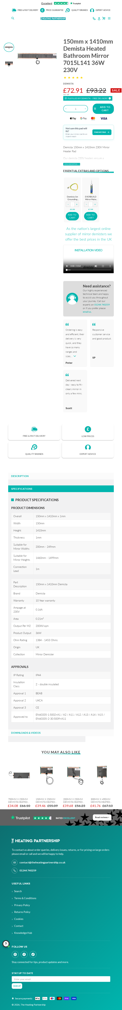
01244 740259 (27, 870)
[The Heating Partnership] (36, 841)
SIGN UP (17, 986)
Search (18, 891)
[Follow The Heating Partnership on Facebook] (24, 954)
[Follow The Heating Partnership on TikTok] (33, 954)
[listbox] (59, 789)
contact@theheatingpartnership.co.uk (42, 862)
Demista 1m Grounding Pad (72, 199)
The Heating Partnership (33, 1004)
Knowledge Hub (23, 932)
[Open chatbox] (6, 943)
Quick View (73, 187)
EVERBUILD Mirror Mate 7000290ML (90, 199)
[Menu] (109, 18)
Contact (18, 925)
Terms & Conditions (25, 898)
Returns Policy (22, 912)
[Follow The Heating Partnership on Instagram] (15, 954)
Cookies (18, 918)
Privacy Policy (22, 905)
